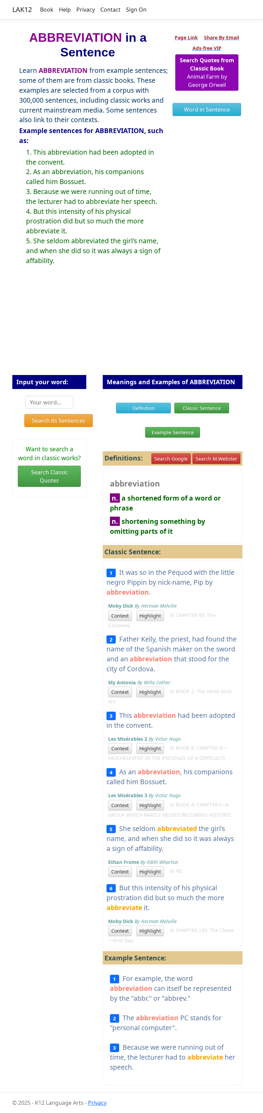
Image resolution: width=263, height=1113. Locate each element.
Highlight (150, 615)
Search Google (171, 458)
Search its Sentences (58, 420)
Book (46, 9)
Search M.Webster (216, 458)
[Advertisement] (131, 325)
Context (120, 615)
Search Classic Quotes (49, 476)
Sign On (136, 9)
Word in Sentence (207, 109)
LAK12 (22, 9)
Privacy (85, 9)
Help (65, 9)
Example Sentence (173, 432)
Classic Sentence (202, 408)
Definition (144, 408)
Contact (110, 9)
